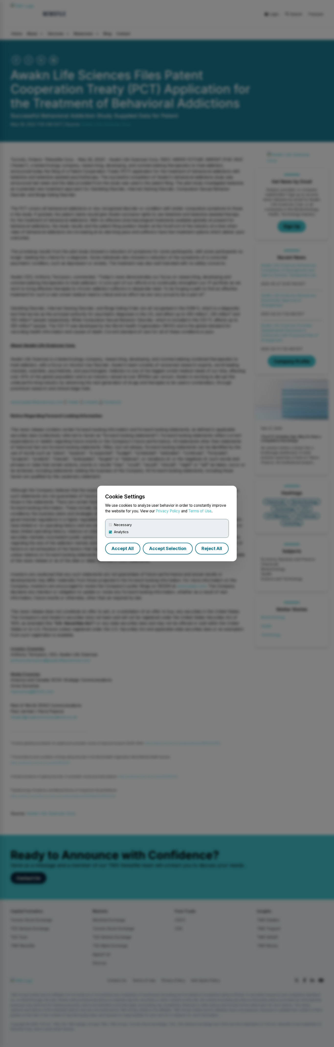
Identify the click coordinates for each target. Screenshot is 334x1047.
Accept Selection (167, 548)
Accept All (122, 548)
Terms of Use (200, 511)
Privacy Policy (168, 511)
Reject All (211, 548)
